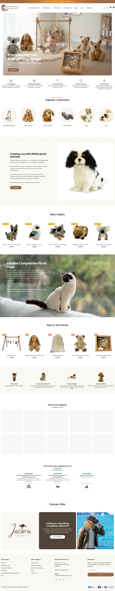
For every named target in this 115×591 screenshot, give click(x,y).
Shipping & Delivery (36, 565)
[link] (11, 83)
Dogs (75, 8)
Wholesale (4, 570)
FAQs (32, 570)
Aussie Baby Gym (11, 355)
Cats (82, 8)
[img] (57, 468)
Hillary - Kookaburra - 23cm (34, 244)
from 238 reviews (56, 470)
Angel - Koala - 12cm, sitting (103, 244)
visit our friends (57, 537)
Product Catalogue (6, 568)
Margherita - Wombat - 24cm (80, 244)
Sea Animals (56, 8)
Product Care (34, 563)
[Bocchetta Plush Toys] (9, 8)
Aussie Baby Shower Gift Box (103, 355)
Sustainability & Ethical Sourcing (10, 573)
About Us (3, 563)
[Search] (103, 8)
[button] (107, 44)
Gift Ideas (89, 8)
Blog (2, 575)
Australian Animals (34, 8)
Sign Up (100, 574)
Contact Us (34, 573)
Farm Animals (67, 8)
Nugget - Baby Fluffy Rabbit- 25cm (34, 355)
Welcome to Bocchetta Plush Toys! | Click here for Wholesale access (57, 1)
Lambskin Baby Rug (57, 355)
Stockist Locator (5, 565)
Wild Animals (46, 8)
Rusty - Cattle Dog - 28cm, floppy (57, 244)
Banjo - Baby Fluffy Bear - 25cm (80, 355)
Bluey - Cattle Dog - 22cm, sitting (11, 244)
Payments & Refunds (37, 568)
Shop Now (13, 33)
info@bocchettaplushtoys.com (63, 575)
